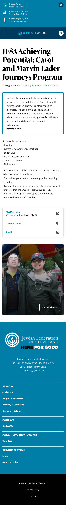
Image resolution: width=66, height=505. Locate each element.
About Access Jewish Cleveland (33, 483)
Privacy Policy (33, 489)
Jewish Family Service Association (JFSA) (38, 85)
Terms (33, 496)
